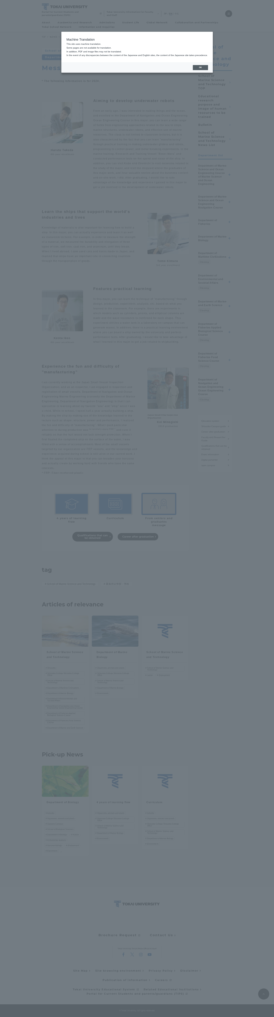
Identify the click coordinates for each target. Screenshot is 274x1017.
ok (200, 67)
